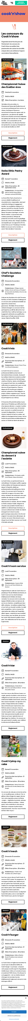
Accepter (14, 1011)
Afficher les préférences (14, 1015)
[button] (26, 998)
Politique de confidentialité (14, 1019)
